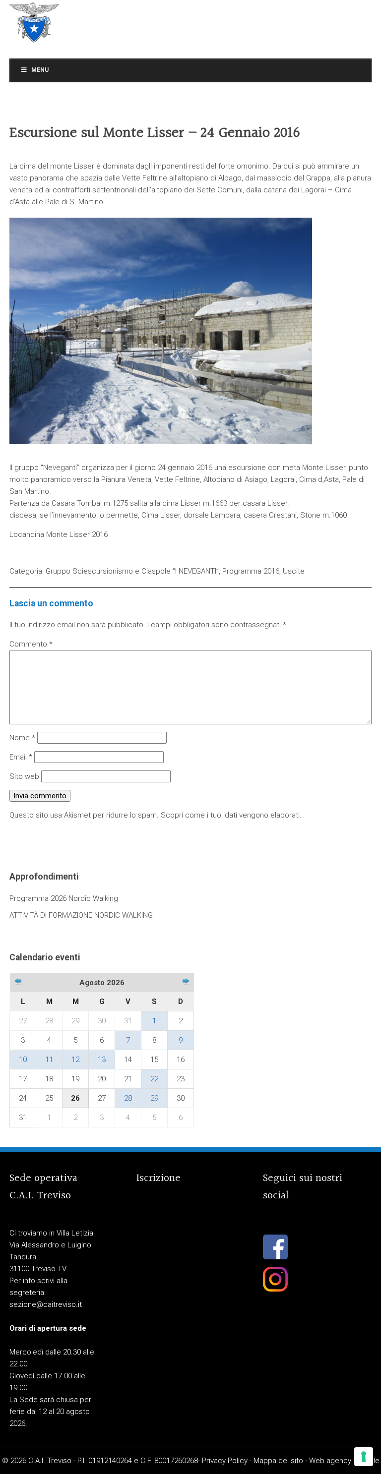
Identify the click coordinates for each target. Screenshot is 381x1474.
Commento (31, 644)
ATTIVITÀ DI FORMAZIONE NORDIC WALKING (81, 915)
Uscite (294, 571)
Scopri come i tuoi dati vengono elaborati (230, 815)
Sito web (24, 776)
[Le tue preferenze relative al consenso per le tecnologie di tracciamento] (363, 1456)
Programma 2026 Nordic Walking (63, 898)
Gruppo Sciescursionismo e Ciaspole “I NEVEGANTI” (132, 571)
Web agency (330, 1460)
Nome (22, 737)
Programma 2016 (250, 571)
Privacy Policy (225, 1460)
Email (20, 757)
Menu (40, 69)
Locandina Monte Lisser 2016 (58, 534)
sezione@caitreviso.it (45, 1304)
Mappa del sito (278, 1460)
